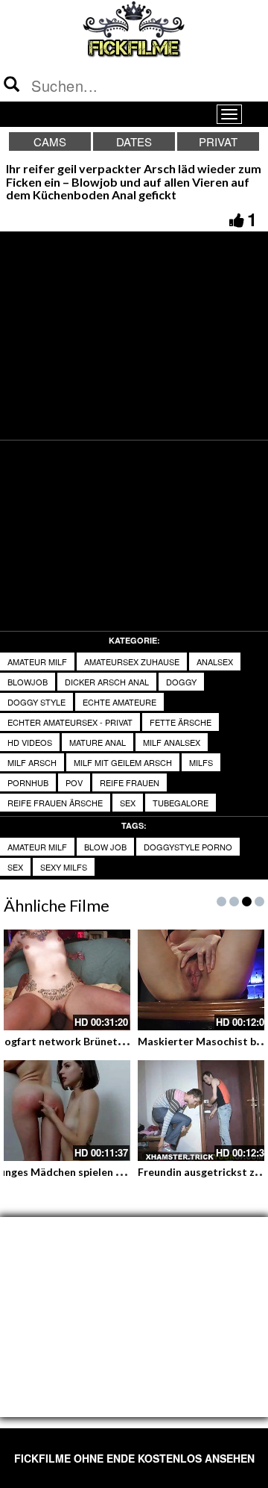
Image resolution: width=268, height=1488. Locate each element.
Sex (15, 867)
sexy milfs (63, 867)
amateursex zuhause (131, 661)
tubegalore (180, 803)
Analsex (215, 661)
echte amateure (119, 702)
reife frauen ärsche (55, 803)
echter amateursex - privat (70, 722)
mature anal (97, 742)
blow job (105, 847)
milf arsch (32, 762)
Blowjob (27, 682)
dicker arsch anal (107, 682)
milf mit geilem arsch (123, 762)
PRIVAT (218, 141)
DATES (134, 141)
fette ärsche (180, 722)
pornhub (27, 782)
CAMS (50, 141)
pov (74, 782)
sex (127, 803)
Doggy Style (36, 702)
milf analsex (171, 742)
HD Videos (29, 742)
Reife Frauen (129, 782)
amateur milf (37, 661)
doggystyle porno (188, 847)
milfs (201, 762)
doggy (181, 682)
